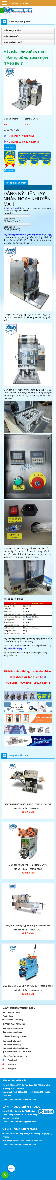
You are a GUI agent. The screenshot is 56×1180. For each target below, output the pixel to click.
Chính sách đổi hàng (11, 1044)
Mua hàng (10, 147)
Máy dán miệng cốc (17, 648)
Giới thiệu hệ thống (11, 1012)
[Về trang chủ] (28, 10)
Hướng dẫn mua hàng (12, 1032)
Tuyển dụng (7, 1016)
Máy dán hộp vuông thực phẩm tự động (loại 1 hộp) (28, 234)
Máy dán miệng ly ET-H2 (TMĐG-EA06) (28, 864)
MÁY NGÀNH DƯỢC (13, 42)
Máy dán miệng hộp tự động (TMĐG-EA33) (28, 925)
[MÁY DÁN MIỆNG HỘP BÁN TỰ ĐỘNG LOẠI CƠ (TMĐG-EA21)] (28, 782)
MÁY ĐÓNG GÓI (11, 36)
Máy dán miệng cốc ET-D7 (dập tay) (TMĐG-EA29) (28, 986)
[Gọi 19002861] (5, 1175)
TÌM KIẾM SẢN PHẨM (17, 3)
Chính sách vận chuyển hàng (15, 1048)
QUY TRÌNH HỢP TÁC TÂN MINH (16, 1052)
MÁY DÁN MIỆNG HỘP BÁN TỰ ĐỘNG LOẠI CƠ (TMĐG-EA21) (28, 804)
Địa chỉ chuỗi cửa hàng (12, 1019)
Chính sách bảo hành (11, 1041)
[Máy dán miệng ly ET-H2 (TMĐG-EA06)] (28, 842)
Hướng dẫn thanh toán (12, 1028)
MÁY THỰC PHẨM (12, 30)
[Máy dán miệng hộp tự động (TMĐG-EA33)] (28, 903)
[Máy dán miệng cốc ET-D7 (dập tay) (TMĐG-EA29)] (28, 964)
